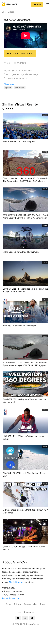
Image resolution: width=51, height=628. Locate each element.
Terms (8, 604)
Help (19, 612)
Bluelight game (16, 582)
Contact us (29, 612)
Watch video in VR (19, 53)
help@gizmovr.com (11, 598)
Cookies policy (30, 604)
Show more (10, 84)
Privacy (17, 604)
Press (42, 604)
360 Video (19, 87)
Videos (11, 12)
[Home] (3, 11)
